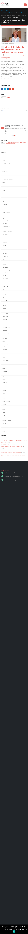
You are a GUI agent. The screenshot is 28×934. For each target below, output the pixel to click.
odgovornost (5, 282)
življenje (4, 433)
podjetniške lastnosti (7, 296)
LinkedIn (8, 89)
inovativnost (5, 208)
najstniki (4, 266)
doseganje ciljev (6, 192)
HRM (4, 55)
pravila (4, 301)
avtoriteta (4, 162)
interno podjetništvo (6, 211)
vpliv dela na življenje (7, 411)
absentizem (5, 159)
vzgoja (4, 416)
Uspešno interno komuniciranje (7, 442)
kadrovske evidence (6, 230)
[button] (8, 135)
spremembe (5, 356)
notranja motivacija (6, 274)
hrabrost (4, 203)
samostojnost (5, 340)
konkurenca (5, 244)
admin (5, 54)
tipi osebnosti (4, 57)
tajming (4, 370)
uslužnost (4, 395)
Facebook (2, 89)
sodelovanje (17, 55)
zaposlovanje (5, 427)
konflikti (4, 241)
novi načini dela (6, 277)
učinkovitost (5, 386)
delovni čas (5, 181)
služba (4, 345)
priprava (4, 310)
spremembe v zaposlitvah (8, 359)
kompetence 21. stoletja (7, 236)
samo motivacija (6, 337)
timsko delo (22, 55)
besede (4, 164)
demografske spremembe (8, 184)
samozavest (5, 342)
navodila (4, 268)
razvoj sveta (5, 329)
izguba (4, 222)
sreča (4, 362)
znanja (4, 436)
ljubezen (4, 249)
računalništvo (5, 321)
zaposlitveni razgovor (7, 425)
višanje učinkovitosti (6, 405)
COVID (4, 170)
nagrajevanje (5, 260)
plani (3, 293)
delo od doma (5, 175)
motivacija (5, 258)
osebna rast (5, 285)
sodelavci (4, 351)
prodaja (13, 55)
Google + (10, 89)
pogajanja (4, 299)
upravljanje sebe (6, 392)
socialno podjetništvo (7, 348)
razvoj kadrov (5, 326)
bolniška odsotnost (6, 167)
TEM (16, 76)
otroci (4, 288)
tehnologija (5, 373)
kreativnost (5, 247)
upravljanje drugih (6, 389)
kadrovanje (5, 227)
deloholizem (5, 178)
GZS (3, 197)
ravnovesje (5, 323)
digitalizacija (5, 186)
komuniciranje (8, 55)
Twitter (5, 89)
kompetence (5, 233)
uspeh (8, 57)
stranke (4, 367)
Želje (3, 430)
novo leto (4, 279)
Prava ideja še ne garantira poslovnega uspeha (15, 125)
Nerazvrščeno (5, 271)
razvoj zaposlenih (6, 332)
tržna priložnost (6, 381)
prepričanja (5, 304)
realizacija (5, 334)
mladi (4, 252)
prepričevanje (5, 307)
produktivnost (5, 315)
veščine (4, 403)
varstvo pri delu (6, 400)
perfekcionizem (6, 290)
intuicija (4, 214)
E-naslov (13, 89)
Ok (14, 931)
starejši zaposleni (6, 364)
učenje (4, 384)
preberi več (8, 132)
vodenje (4, 408)
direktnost (5, 189)
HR (3, 200)
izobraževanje (5, 225)
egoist (4, 195)
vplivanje (4, 414)
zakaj (4, 419)
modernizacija (5, 255)
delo (3, 173)
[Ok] (26, 929)
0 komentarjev (6, 58)
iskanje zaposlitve (6, 217)
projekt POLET (5, 318)
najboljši (4, 263)
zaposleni (4, 422)
